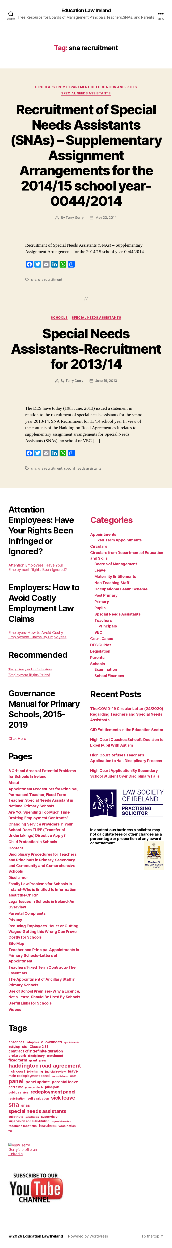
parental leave (65, 1081)
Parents (97, 657)
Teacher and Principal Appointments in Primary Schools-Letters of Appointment (43, 955)
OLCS (73, 1076)
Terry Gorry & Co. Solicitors (30, 669)
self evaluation (38, 1098)
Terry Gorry (74, 217)
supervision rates (61, 1121)
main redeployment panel (29, 1076)
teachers (48, 1125)
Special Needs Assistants (86, 93)
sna (33, 279)
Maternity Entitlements (115, 576)
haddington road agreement (44, 1065)
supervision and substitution (28, 1121)
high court (16, 1071)
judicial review (55, 1071)
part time (15, 1087)
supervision (50, 1116)
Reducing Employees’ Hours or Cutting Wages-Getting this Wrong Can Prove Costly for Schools (43, 931)
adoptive (32, 1042)
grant (33, 1060)
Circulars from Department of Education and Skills (86, 87)
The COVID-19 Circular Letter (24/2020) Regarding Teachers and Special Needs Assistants (126, 714)
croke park (17, 1056)
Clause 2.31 (39, 1047)
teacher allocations (22, 1126)
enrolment (55, 1056)
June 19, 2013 (106, 381)
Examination (105, 669)
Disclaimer (18, 877)
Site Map (16, 943)
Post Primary (106, 595)
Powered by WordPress (88, 1236)
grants (42, 1060)
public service (18, 1092)
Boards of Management (115, 564)
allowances (51, 1041)
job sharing (35, 1071)
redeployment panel (53, 1092)
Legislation (100, 651)
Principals (108, 626)
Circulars (98, 546)
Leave (100, 570)
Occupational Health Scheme (120, 589)
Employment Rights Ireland (29, 674)
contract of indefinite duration (35, 1051)
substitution (32, 1117)
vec (10, 1131)
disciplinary (36, 1055)
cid (24, 1046)
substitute (15, 1116)
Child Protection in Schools (32, 842)
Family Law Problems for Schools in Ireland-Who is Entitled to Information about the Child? (42, 889)
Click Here (17, 738)
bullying (14, 1046)
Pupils (99, 608)
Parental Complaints (27, 913)
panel (16, 1081)
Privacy (15, 919)
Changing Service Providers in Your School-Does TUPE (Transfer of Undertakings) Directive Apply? (40, 830)
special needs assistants (82, 468)
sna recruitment (50, 279)
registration (17, 1098)
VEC (98, 632)
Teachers (103, 620)
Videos (14, 1009)
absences (16, 1042)
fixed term (17, 1060)
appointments (71, 1042)
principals (52, 1087)
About (13, 782)
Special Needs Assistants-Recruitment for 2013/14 (86, 348)
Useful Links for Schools (30, 1003)
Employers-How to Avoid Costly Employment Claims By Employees (37, 634)
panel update (38, 1081)
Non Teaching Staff (111, 583)
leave (73, 1071)
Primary (101, 601)
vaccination (67, 1126)
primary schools (34, 1087)
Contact (15, 848)
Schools (59, 317)
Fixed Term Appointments (118, 540)
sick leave (63, 1098)
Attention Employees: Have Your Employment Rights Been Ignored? (37, 567)
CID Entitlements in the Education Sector (126, 730)
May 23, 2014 (106, 217)
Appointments (103, 534)
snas (25, 1105)
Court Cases (101, 638)
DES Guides (100, 645)
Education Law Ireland (86, 10)
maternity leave (60, 1076)
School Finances (109, 676)
